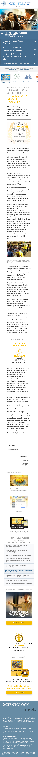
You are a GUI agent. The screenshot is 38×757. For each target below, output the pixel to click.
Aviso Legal (9, 754)
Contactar (5, 732)
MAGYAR (22, 720)
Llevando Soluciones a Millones (16, 580)
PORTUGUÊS (20, 723)
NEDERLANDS (9, 720)
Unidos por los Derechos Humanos (12, 745)
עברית (17, 718)
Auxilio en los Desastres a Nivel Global (18, 555)
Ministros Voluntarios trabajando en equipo (12, 48)
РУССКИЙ (27, 718)
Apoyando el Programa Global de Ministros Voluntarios (16, 545)
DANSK (5, 718)
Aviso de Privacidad (13, 753)
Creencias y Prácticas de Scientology (23, 728)
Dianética (16, 738)
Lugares (11, 732)
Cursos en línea (18, 731)
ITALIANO (13, 723)
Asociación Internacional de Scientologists (19, 742)
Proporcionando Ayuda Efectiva (13, 42)
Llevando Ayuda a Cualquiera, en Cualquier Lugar (16, 551)
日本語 (22, 718)
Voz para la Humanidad (9, 730)
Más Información (27, 731)
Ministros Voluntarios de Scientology (19, 741)
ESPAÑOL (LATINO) (14, 721)
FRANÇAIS (11, 718)
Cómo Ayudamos (6, 82)
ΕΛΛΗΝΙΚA (6, 723)
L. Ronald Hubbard (8, 728)
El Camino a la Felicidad (17, 82)
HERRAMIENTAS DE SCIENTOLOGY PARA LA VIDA (14, 56)
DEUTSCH (17, 720)
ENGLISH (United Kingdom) (25, 717)
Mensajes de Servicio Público (16, 63)
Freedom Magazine (24, 742)
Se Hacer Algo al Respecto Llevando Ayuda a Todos (16, 566)
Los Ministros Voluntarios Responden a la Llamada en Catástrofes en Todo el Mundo (18, 560)
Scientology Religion (8, 739)
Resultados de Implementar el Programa (19, 583)
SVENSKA (5, 721)
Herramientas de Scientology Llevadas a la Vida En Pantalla (18, 571)
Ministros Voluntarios (21, 730)
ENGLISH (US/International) (10, 717)
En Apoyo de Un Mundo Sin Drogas (24, 744)
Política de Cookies (24, 753)
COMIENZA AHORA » (19, 623)
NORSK (28, 720)
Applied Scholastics (28, 81)
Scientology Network (24, 738)
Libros (11, 731)
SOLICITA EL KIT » (19, 692)
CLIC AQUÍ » (19, 650)
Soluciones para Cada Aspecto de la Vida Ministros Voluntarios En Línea (17, 576)
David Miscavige (18, 739)
